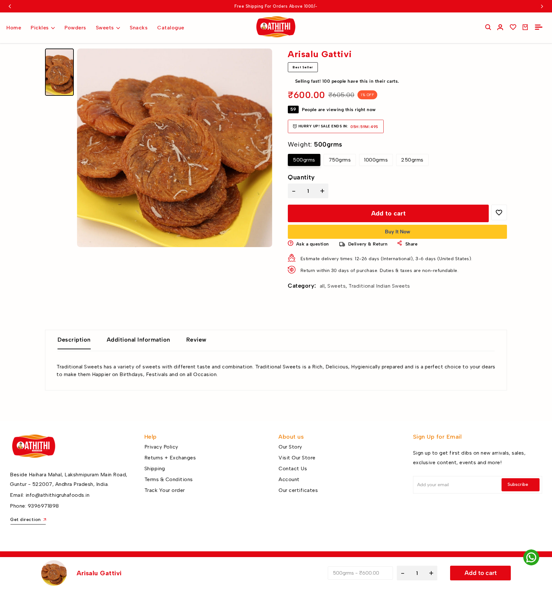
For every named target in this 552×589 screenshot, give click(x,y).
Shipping (154, 468)
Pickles (40, 28)
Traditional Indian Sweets (379, 286)
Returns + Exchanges (170, 458)
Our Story (290, 447)
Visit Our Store (297, 458)
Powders (75, 28)
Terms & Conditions (168, 479)
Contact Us (293, 468)
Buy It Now (397, 232)
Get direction (25, 519)
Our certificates (298, 490)
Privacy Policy (161, 447)
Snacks (139, 28)
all (322, 286)
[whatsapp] (531, 557)
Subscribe (518, 484)
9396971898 (43, 506)
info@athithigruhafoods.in (58, 495)
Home (13, 28)
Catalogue (170, 28)
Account (289, 479)
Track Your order (164, 490)
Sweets (105, 28)
